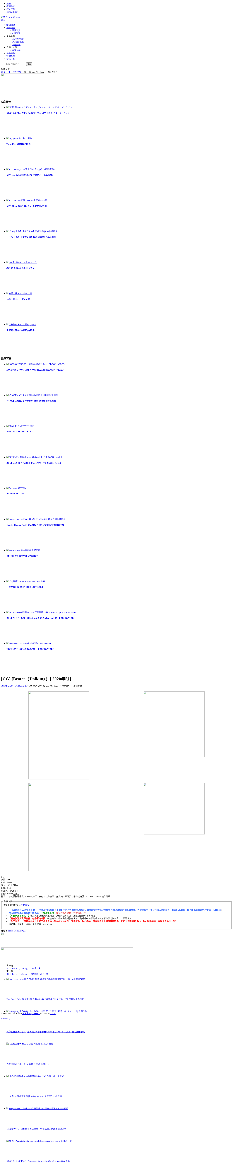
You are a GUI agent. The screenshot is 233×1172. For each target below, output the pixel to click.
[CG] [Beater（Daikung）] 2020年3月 (23, 968)
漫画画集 (17, 72)
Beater (10, 931)
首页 (3, 20)
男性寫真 (16, 30)
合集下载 (10, 59)
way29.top (5, 1018)
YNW (53, 1013)
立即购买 (24, 905)
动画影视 (10, 53)
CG (15, 931)
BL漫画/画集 (18, 39)
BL (9, 72)
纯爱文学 (10, 9)
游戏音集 (10, 56)
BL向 (8, 3)
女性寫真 (16, 33)
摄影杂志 (10, 6)
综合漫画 (16, 44)
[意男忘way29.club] (10, 17)
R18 (19, 931)
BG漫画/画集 (18, 42)
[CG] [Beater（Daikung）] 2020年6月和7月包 (27, 974)
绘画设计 (10, 25)
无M (23, 931)
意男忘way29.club (9, 686)
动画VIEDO (12, 12)
